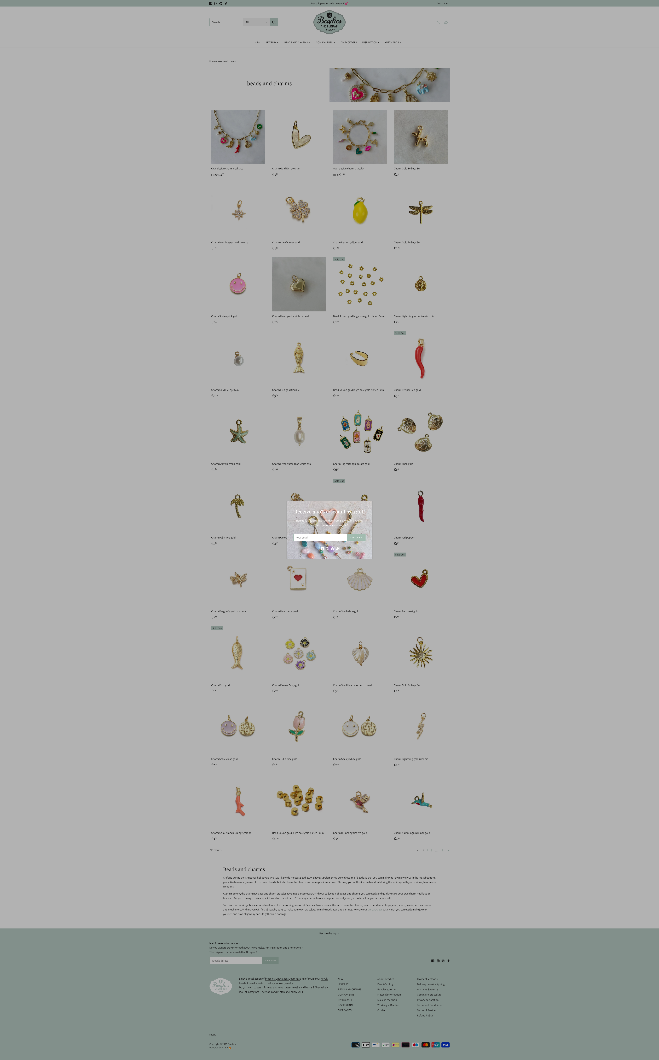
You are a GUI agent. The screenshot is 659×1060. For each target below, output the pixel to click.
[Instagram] (327, 548)
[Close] (367, 506)
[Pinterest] (332, 548)
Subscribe (356, 537)
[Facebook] (322, 548)
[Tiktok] (337, 548)
